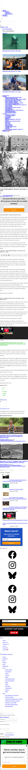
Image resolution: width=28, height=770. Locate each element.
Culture (8, 116)
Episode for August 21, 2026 (12, 71)
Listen (4, 664)
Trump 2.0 (8, 127)
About (7, 12)
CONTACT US (6, 644)
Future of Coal (10, 112)
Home (4, 660)
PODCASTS (5, 647)
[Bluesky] (12, 580)
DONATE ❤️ (5, 649)
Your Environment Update (14, 129)
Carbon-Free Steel (11, 98)
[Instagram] (12, 569)
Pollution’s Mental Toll (13, 101)
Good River (9, 106)
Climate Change (10, 114)
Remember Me (9, 733)
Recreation (9, 125)
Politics (8, 123)
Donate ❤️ (6, 131)
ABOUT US (5, 642)
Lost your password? (9, 734)
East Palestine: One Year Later (15, 99)
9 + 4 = (3, 729)
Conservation (10, 115)
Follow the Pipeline (12, 103)
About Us (6, 11)
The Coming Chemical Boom (14, 102)
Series (5, 96)
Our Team (8, 13)
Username (2, 719)
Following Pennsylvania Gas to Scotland (16, 105)
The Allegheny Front (8, 195)
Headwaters (9, 109)
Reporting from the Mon (13, 97)
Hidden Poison (10, 111)
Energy (7, 118)
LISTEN (4, 646)
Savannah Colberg (4, 439)
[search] (13, 470)
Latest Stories (10, 466)
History (7, 123)
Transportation (10, 126)
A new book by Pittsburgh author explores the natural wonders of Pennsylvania (11, 436)
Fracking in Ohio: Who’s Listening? (13, 108)
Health (7, 122)
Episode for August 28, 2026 (12, 50)
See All (5, 33)
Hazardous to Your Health (14, 110)
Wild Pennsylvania (11, 102)
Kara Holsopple (4, 464)
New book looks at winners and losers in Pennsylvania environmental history (14, 462)
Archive (5, 15)
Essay (7, 120)
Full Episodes (7, 29)
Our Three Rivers (10, 112)
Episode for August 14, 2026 (12, 91)
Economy (8, 117)
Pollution (8, 124)
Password (2, 721)
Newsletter (5, 658)
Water (7, 128)
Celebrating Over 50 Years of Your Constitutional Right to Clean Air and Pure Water (13, 344)
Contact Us (9, 14)
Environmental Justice (12, 119)
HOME (4, 640)
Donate (4, 657)
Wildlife (11, 441)
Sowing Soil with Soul (12, 100)
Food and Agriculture (12, 121)
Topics (5, 113)
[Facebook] (12, 559)
